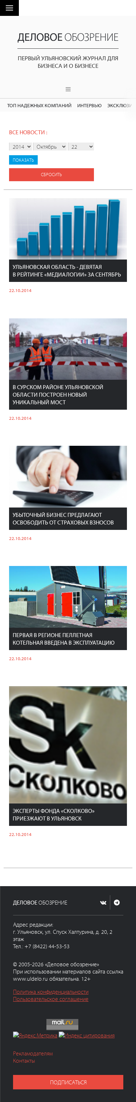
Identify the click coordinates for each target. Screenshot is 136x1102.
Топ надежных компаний (39, 105)
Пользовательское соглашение (50, 998)
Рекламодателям (33, 1053)
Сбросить (51, 174)
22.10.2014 (20, 290)
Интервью (89, 105)
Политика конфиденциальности (50, 991)
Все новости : (28, 132)
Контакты (24, 1060)
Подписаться (68, 1082)
